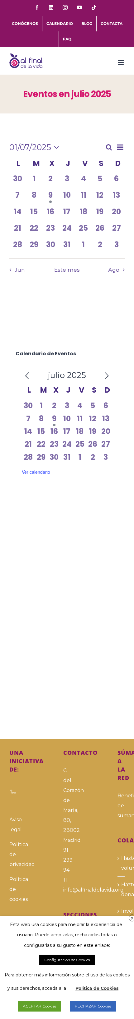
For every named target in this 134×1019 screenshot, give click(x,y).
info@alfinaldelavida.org (66, 890)
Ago (113, 269)
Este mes (67, 269)
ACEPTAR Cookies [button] (39, 1006)
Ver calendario (36, 472)
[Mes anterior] (27, 376)
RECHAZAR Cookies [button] (93, 1006)
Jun (20, 269)
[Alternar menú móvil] (121, 62)
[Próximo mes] (107, 376)
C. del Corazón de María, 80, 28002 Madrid (66, 805)
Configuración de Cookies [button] (67, 959)
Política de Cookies (96, 988)
